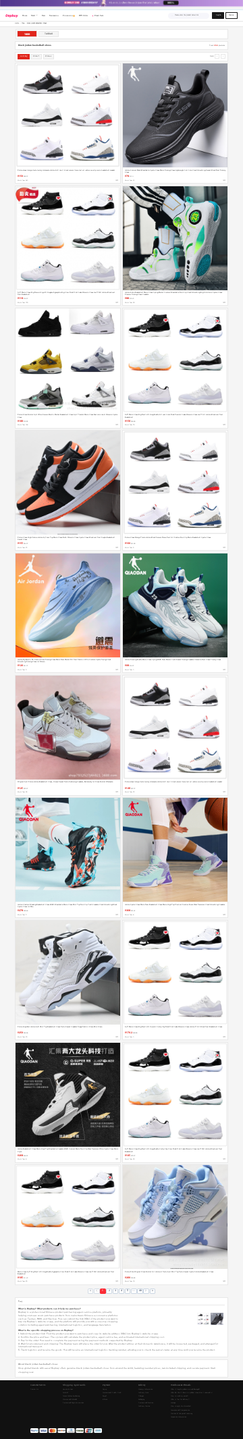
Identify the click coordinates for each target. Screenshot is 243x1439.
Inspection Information (178, 1417)
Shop (23, 23)
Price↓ (48, 56)
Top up (105, 1389)
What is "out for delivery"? (180, 1400)
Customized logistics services (73, 1403)
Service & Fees (68, 1389)
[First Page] (90, 1291)
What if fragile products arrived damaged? (185, 1389)
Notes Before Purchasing (71, 1396)
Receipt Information (145, 1389)
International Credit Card (112, 1393)
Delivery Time (143, 1393)
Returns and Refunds (70, 1400)
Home (17, 23)
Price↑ (36, 56)
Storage (173, 1403)
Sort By (23, 56)
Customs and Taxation (145, 1403)
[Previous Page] (96, 1291)
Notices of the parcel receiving (181, 1414)
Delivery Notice (144, 1406)
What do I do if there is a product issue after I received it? (192, 1393)
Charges (141, 1396)
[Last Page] (152, 1291)
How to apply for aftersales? (181, 1406)
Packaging (141, 1400)
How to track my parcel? (179, 1396)
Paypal (105, 1396)
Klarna (105, 1400)
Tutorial (65, 1393)
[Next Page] (145, 1291)
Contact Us (34, 1389)
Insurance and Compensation (180, 1410)
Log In (218, 15)
